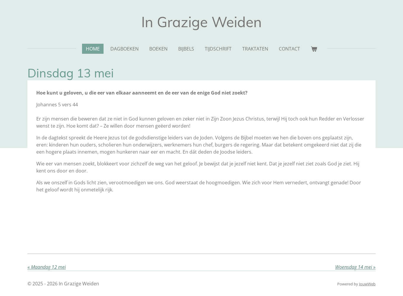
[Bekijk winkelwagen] (314, 49)
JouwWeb (367, 284)
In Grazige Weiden (201, 22)
